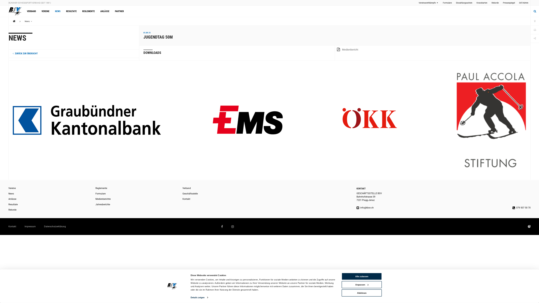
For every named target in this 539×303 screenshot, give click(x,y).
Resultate (71, 11)
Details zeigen (198, 297)
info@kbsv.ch (367, 207)
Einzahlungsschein (464, 3)
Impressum (30, 226)
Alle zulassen (361, 276)
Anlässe (104, 11)
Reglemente (88, 11)
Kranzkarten (482, 3)
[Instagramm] (232, 226)
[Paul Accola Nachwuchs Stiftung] (491, 120)
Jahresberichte (102, 204)
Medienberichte (103, 199)
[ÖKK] (369, 120)
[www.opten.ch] (529, 226)
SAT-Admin (523, 3)
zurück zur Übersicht (26, 53)
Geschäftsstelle (190, 193)
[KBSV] (14, 21)
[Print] (535, 30)
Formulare (447, 3)
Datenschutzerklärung (55, 226)
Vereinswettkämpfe (427, 3)
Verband (31, 11)
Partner (119, 11)
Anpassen (360, 285)
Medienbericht (350, 49)
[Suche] (535, 11)
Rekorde (495, 3)
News (57, 11)
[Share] (535, 38)
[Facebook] (222, 226)
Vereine (45, 11)
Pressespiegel (509, 3)
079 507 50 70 (523, 207)
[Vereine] (535, 21)
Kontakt (186, 199)
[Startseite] (16, 11)
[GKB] (87, 120)
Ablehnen (361, 293)
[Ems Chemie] (248, 120)
